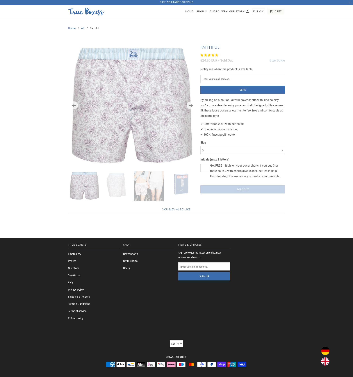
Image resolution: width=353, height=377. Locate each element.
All (82, 28)
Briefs (126, 268)
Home (72, 28)
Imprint (72, 260)
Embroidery (74, 253)
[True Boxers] (86, 12)
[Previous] (74, 105)
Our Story (73, 268)
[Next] (191, 105)
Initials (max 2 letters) (214, 159)
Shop (202, 11)
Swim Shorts (130, 260)
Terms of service (77, 311)
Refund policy (75, 318)
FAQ (70, 282)
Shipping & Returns (79, 296)
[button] (209, 55)
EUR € (176, 343)
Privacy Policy (76, 289)
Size (203, 142)
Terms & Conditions (79, 303)
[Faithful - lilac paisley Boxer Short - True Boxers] (132, 105)
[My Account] (247, 12)
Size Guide (277, 60)
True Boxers (180, 356)
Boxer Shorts (130, 253)
